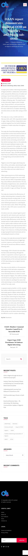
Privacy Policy (4, 532)
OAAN (22, 85)
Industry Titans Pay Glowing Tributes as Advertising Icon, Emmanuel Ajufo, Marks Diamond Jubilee (14, 383)
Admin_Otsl (7, 80)
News (18, 85)
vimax (11, 439)
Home (7, 42)
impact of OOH (19, 427)
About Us (3, 514)
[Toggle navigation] (25, 4)
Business (15, 423)
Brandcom (9, 317)
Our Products (4, 516)
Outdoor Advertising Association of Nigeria (13, 435)
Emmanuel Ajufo (8, 427)
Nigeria (6, 430)
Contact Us (4, 521)
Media (15, 85)
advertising (7, 423)
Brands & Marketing (8, 85)
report (6, 439)
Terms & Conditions (6, 530)
